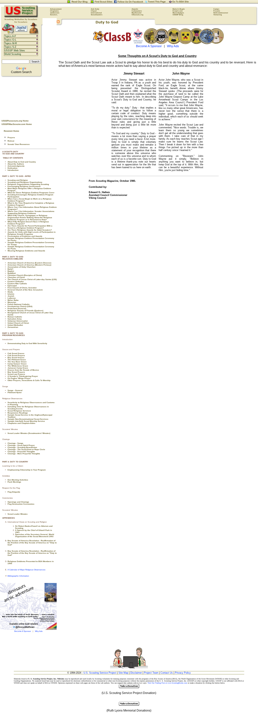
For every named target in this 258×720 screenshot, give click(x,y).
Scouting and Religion (18, 180)
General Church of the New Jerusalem (25, 290)
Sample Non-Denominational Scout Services (28, 419)
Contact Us (167, 672)
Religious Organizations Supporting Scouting (28, 184)
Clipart (94, 11)
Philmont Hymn (15, 392)
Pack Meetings (14, 482)
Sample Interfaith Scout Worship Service (26, 421)
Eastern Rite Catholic (17, 284)
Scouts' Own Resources (19, 144)
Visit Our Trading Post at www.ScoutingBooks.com (167, 683)
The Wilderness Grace (18, 366)
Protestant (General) (17, 308)
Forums (216, 11)
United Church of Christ (18, 323)
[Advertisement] (28, 97)
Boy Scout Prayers (16, 372)
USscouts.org (137, 15)
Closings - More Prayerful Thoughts (24, 454)
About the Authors (16, 164)
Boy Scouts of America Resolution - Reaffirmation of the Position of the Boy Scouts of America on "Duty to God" (32, 543)
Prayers (11, 137)
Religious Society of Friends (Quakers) (25, 311)
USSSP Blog (178, 15)
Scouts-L (54, 15)
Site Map (123, 672)
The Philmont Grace (17, 360)
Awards (135, 9)
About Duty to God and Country (22, 162)
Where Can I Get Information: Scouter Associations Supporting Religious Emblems (31, 212)
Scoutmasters (96, 15)
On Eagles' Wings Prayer (19, 378)
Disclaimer (136, 672)
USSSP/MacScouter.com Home (17, 124)
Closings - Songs (15, 443)
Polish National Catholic (19, 304)
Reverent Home (11, 131)
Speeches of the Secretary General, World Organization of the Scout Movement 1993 (34, 535)
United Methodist (15, 325)
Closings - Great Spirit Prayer (21, 445)
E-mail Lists (178, 11)
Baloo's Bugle (179, 9)
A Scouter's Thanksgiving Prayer (23, 376)
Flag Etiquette (14, 492)
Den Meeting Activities (18, 480)
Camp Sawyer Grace (17, 364)
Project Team (151, 672)
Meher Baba (13, 300)
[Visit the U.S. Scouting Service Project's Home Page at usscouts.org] (21, 17)
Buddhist (12, 273)
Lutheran (12, 298)
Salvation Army (15, 319)
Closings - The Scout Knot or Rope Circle (26, 449)
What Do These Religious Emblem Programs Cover (31, 193)
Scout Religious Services (19, 411)
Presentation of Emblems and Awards (25, 236)
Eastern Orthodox (16, 281)
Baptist (11, 271)
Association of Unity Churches (22, 267)
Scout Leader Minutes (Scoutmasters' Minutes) (29, 433)
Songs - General (15, 390)
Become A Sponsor (22, 631)
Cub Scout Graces (16, 353)
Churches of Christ (16, 277)
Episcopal (12, 286)
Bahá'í (10, 269)
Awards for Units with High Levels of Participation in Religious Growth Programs (32, 233)
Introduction (13, 170)
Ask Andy (95, 9)
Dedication (12, 168)
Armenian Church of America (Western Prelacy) (29, 265)
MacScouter (137, 13)
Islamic (11, 294)
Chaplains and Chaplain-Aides (21, 423)
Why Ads (38, 631)
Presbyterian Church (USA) (20, 306)
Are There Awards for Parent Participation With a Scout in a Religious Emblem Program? (30, 227)
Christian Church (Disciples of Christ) (25, 275)
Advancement (56, 9)
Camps (216, 9)
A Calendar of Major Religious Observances (26, 570)
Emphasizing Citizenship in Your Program (27, 470)
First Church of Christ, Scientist (22, 288)
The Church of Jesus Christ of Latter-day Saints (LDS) (32, 279)
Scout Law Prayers (16, 374)
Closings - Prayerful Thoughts (21, 451)
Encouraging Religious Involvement (24, 186)
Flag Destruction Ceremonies (21, 504)
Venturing (217, 15)
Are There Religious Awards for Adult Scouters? (30, 230)
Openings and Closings (18, 502)
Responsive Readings (18, 413)
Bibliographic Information (18, 576)
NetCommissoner (220, 13)
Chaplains (54, 11)
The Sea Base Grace (17, 362)
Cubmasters (137, 11)
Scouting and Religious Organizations (25, 182)
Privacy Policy (183, 672)
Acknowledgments (16, 166)
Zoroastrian (13, 327)
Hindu (10, 292)
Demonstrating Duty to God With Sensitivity (27, 343)
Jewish (11, 296)
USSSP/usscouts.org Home (15, 121)
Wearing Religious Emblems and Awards (26, 251)
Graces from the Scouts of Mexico (23, 370)
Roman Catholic (15, 317)
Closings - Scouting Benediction (22, 447)
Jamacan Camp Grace (18, 368)
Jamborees (54, 13)
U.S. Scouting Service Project (99, 672)
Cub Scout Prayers (16, 355)
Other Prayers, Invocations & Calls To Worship (29, 380)
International (96, 13)
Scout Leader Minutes (18, 514)
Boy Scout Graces (16, 358)
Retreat (11, 141)
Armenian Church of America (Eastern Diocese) (29, 263)
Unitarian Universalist (18, 321)
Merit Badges (178, 13)
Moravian (12, 302)
